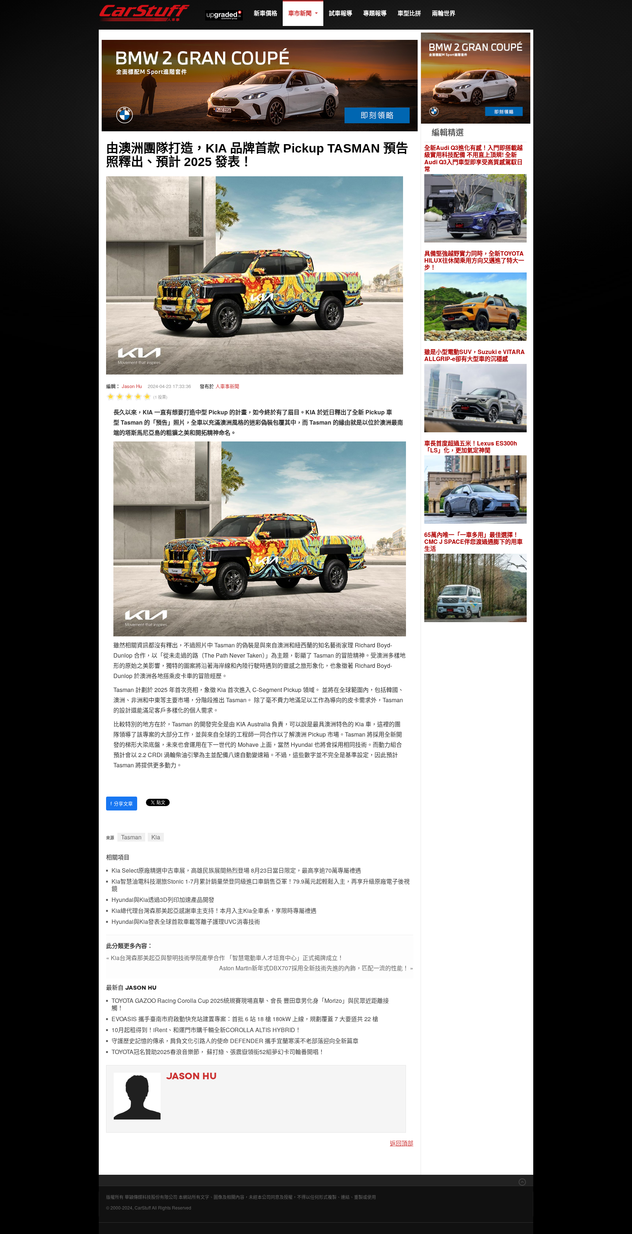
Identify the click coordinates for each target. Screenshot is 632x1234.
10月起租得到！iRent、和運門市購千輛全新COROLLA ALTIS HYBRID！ (206, 1030)
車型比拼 (409, 13)
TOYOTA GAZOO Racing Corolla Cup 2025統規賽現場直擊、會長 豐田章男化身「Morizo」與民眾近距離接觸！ (250, 1004)
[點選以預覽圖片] (254, 274)
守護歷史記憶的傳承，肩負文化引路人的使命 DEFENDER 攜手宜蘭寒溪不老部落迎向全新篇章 (235, 1041)
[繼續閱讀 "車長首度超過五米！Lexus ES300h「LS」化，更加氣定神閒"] (475, 490)
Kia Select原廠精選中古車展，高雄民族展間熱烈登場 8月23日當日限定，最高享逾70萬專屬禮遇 (236, 870)
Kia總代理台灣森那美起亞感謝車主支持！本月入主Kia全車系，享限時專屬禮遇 (214, 911)
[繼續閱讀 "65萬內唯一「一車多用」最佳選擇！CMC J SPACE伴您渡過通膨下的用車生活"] (475, 589)
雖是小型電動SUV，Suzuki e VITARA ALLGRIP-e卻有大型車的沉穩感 (474, 355)
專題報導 (375, 13)
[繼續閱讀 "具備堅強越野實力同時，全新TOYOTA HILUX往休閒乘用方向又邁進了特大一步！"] (475, 308)
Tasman (131, 837)
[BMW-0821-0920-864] (260, 84)
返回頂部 (401, 1143)
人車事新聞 (227, 386)
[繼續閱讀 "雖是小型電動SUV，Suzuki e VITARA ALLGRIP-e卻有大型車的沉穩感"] (475, 399)
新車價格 (265, 13)
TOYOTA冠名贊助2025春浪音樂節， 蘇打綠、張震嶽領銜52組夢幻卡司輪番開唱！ (218, 1052)
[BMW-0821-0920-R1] (475, 77)
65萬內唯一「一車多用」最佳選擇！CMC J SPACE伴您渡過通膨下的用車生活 (473, 541)
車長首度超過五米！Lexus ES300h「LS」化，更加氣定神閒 (470, 447)
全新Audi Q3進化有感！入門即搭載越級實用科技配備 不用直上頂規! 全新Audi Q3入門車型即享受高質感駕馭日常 (473, 158)
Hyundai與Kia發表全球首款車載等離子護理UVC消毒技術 (186, 922)
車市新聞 (300, 13)
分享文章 (121, 803)
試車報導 (340, 13)
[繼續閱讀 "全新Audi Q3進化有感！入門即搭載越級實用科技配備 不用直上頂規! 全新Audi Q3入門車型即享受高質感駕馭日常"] (475, 209)
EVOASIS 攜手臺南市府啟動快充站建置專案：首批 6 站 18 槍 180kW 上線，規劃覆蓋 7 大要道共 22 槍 (245, 1019)
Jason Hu (132, 386)
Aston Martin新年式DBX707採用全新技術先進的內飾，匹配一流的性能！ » (316, 968)
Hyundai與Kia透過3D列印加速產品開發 (163, 900)
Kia (155, 837)
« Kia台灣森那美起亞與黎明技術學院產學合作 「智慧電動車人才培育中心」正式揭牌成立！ (224, 957)
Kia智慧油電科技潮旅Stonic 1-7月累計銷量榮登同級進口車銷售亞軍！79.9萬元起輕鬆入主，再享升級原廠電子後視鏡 (261, 885)
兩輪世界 (443, 13)
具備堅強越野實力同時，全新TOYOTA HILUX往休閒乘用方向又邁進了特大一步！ (474, 260)
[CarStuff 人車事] (144, 3)
